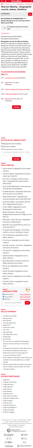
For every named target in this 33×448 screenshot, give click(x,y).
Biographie (20, 4)
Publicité (29, 420)
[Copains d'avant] (8, 442)
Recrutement (25, 421)
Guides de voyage (8, 410)
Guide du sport (7, 403)
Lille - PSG (6, 330)
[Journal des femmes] (8, 435)
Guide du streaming (9, 405)
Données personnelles (7, 423)
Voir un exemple (25, 294)
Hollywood (28, 4)
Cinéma (6, 4)
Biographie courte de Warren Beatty (11, 36)
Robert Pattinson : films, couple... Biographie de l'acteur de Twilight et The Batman (17, 214)
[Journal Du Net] (8, 438)
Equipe (15, 420)
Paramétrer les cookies (19, 423)
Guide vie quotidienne (10, 407)
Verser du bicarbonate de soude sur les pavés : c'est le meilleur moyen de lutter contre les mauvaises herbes (17, 367)
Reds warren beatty (10, 155)
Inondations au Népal (9, 316)
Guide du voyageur (8, 412)
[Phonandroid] (24, 446)
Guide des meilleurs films (11, 398)
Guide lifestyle (7, 391)
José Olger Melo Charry (10, 334)
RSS (20, 421)
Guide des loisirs (8, 393)
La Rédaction (5, 13)
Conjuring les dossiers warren (13, 152)
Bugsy (7, 107)
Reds (6, 82)
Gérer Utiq (28, 423)
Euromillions (7, 339)
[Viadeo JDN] (24, 442)
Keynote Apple (7, 332)
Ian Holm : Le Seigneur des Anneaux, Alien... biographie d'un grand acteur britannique (16, 181)
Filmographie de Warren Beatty (10, 38)
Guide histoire (7, 389)
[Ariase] (8, 446)
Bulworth (8, 99)
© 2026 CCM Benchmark (16, 427)
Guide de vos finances (10, 382)
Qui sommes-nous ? (7, 420)
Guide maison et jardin (10, 396)
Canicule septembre (9, 323)
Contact (7, 421)
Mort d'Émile (7, 320)
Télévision (7, 299)
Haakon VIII (6, 325)
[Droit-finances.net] (24, 438)
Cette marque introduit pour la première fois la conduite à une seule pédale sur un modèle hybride (17, 360)
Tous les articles (14, 421)
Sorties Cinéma (8, 294)
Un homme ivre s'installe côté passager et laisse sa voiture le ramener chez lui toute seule (16, 344)
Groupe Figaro (21, 425)
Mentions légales (12, 425)
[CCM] (24, 435)
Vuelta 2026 (6, 337)
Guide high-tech (8, 387)
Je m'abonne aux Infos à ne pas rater (17, 28)
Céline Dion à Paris (9, 327)
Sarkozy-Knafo (7, 318)
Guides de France (8, 384)
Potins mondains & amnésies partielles (17, 89)
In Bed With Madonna (12, 94)
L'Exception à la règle (11, 78)
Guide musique (7, 400)
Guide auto (6, 380)
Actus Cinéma (8, 297)
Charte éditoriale (22, 420)
